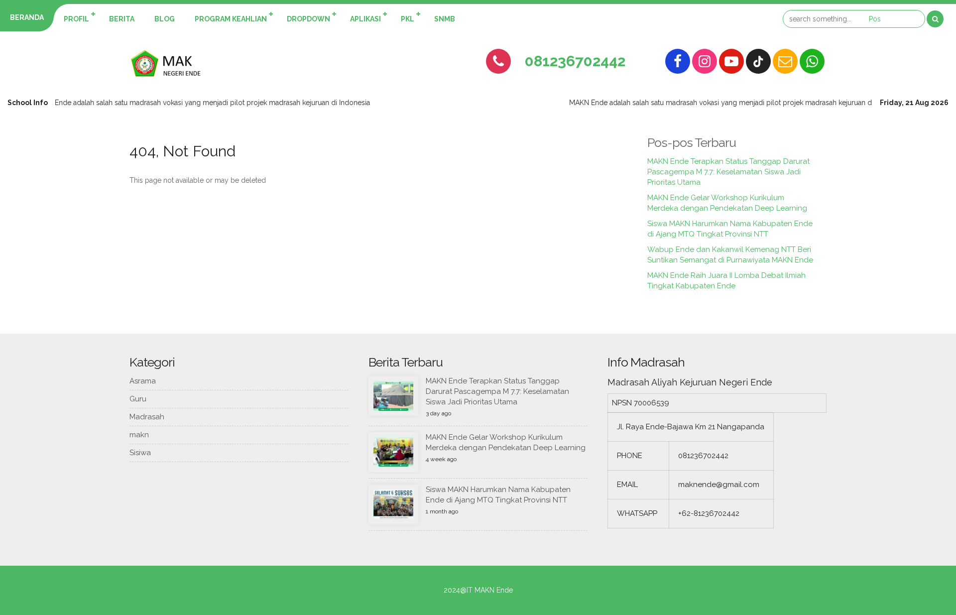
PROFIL (76, 19)
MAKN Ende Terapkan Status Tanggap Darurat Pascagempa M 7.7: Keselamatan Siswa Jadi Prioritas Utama (728, 172)
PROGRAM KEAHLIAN (231, 19)
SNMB (444, 19)
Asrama (142, 380)
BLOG (164, 19)
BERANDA (27, 17)
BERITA (121, 19)
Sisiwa (140, 452)
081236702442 (575, 61)
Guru (137, 398)
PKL (407, 19)
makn (139, 434)
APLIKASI (365, 19)
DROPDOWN (308, 19)
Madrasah (146, 416)
